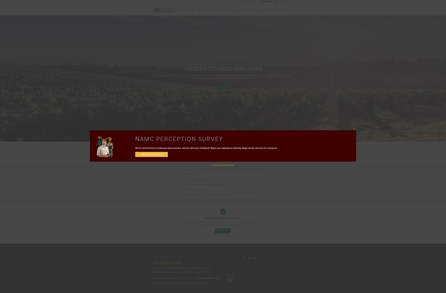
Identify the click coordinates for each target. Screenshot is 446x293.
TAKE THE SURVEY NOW (151, 154)
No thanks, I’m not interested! (223, 165)
